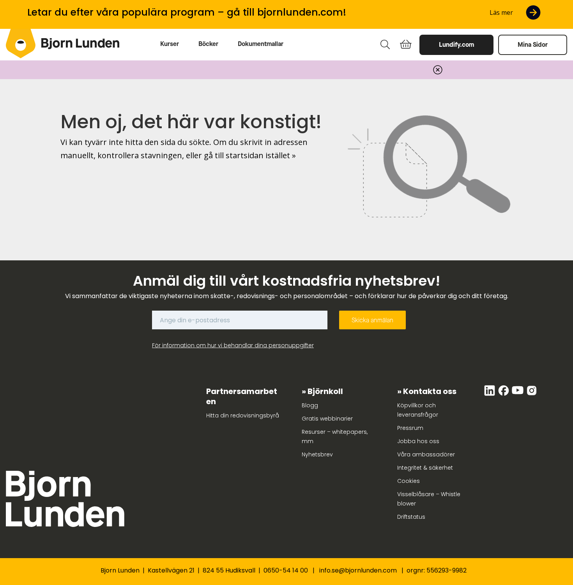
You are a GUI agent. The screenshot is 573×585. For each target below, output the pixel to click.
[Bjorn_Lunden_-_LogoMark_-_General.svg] (20, 43)
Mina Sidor (533, 45)
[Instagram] (531, 394)
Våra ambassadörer (426, 454)
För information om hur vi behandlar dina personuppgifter (233, 345)
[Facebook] (504, 394)
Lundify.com (456, 45)
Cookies (408, 481)
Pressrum (410, 428)
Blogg (310, 405)
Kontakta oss (429, 391)
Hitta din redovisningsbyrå (242, 415)
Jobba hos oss (418, 441)
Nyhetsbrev (317, 454)
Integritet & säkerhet (425, 468)
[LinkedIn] (490, 394)
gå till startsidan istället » (250, 155)
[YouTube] (518, 394)
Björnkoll (325, 391)
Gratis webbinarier (327, 418)
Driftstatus (411, 517)
